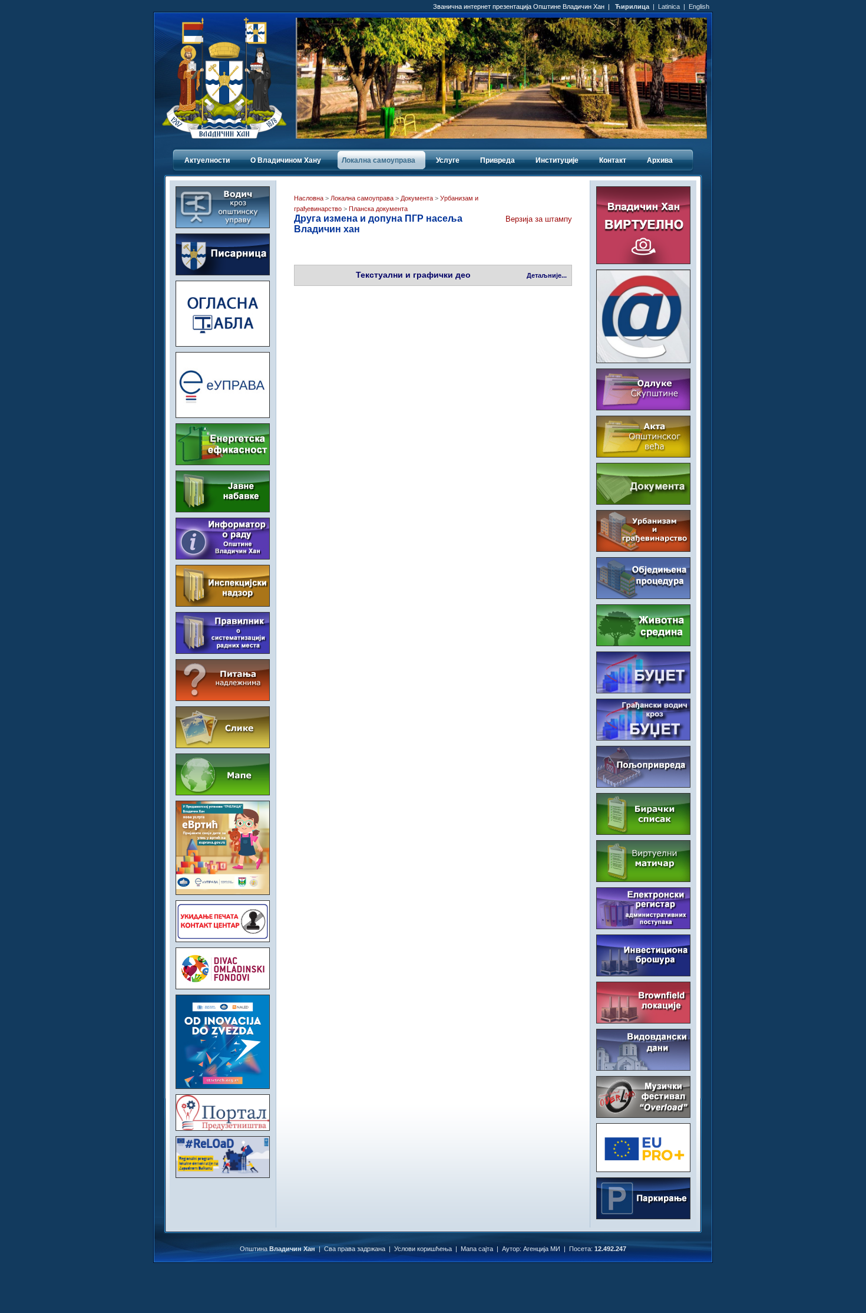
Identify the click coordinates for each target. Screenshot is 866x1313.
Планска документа (377, 208)
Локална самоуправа (362, 198)
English (699, 6)
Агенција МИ (541, 1248)
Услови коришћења (423, 1248)
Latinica (669, 6)
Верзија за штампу (538, 219)
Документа (417, 198)
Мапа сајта (477, 1248)
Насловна (308, 198)
